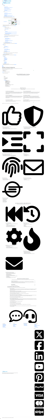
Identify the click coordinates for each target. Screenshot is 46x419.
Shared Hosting (4, 324)
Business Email (25, 324)
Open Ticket (5, 57)
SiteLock (35, 324)
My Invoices (5, 61)
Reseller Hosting (4, 325)
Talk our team (5, 53)
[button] (2, 65)
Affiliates (5, 63)
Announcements (5, 58)
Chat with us (15, 25)
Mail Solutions (14, 326)
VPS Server (4, 326)
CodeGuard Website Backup (37, 325)
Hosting (14, 325)
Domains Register (15, 324)
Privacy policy (36, 326)
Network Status (5, 59)
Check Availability (5, 21)
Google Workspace (25, 325)
